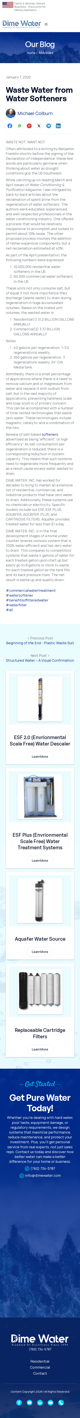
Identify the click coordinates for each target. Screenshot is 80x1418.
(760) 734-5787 (42, 1168)
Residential (40, 1361)
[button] (46, 24)
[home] (21, 24)
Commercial (40, 1367)
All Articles (46, 53)
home (31, 53)
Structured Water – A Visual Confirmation (40, 660)
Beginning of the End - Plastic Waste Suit (40, 643)
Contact (40, 1373)
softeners (50, 434)
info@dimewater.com (43, 1175)
